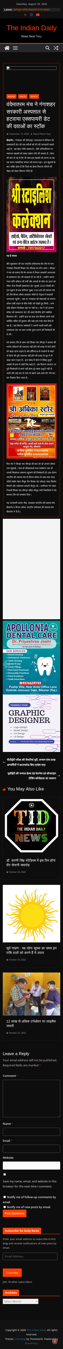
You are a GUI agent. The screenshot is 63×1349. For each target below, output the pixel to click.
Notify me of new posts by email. (29, 1207)
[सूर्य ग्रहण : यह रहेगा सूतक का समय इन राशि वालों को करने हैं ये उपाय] (31, 887)
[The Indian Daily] (7, 48)
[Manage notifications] (55, 1341)
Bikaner (11, 96)
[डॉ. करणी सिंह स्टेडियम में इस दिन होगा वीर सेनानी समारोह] (31, 800)
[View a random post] (56, 48)
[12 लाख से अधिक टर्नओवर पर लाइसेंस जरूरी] (31, 975)
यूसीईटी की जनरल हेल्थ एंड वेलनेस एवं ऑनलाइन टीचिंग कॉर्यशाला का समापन (32, 775)
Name (8, 1124)
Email (7, 1141)
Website (8, 1158)
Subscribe (12, 1272)
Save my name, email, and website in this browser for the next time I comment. (30, 1183)
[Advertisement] (31, 569)
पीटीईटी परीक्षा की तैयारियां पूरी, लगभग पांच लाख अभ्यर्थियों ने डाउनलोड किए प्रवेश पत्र (31, 762)
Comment (10, 1076)
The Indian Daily (31, 28)
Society (34, 96)
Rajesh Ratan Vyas (42, 133)
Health (23, 96)
